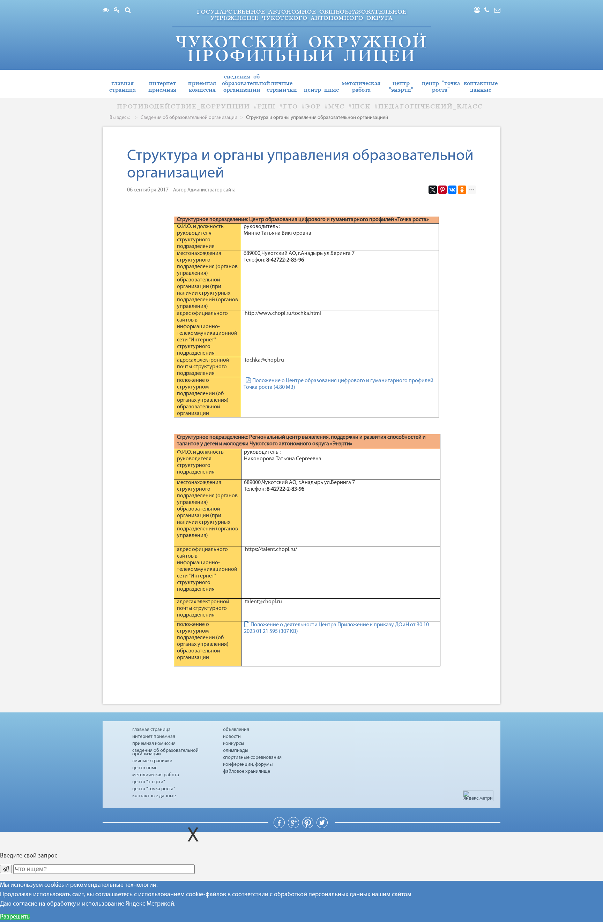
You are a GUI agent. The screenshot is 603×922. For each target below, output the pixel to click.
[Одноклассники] (462, 190)
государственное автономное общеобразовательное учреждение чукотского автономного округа (302, 14)
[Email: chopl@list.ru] (497, 11)
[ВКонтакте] (452, 190)
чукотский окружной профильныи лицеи (301, 49)
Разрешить (15, 917)
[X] (433, 190)
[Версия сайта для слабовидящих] (107, 11)
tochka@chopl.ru (264, 360)
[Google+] (294, 827)
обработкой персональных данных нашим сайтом (342, 895)
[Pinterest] (442, 190)
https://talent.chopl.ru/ (270, 549)
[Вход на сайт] (479, 11)
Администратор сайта (211, 190)
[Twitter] (322, 827)
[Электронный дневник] (119, 11)
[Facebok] (280, 827)
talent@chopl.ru (263, 602)
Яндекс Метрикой (150, 904)
